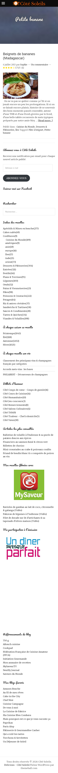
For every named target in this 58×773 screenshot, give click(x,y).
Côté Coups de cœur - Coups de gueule (25, 390)
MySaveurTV (10, 666)
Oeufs (8, 284)
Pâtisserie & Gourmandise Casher (21, 730)
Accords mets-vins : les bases (18, 369)
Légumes (10, 280)
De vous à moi (10, 707)
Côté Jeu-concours (14, 401)
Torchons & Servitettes (15, 737)
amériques (12, 243)
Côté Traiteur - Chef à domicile (21, 416)
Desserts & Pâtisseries (18, 265)
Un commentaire (39, 64)
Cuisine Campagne (13, 703)
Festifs (9, 273)
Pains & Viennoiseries (17, 288)
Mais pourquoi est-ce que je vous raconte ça (26, 719)
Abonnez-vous (16, 178)
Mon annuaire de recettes (17, 662)
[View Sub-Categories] (4, 239)
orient (10, 262)
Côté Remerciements (15, 405)
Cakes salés (11, 232)
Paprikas (8, 722)
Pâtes (8, 292)
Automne (11, 341)
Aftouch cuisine (11, 644)
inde (9, 258)
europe (11, 250)
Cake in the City (11, 696)
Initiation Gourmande (15, 658)
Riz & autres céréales (16, 303)
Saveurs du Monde (13, 674)
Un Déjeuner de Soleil (14, 741)
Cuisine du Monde (25, 127)
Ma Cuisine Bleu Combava (17, 715)
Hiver (9, 344)
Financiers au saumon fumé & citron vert (25, 442)
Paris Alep (8, 726)
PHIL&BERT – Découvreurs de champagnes (25, 374)
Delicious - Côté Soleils (17, 765)
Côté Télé (9, 412)
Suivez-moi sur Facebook (17, 188)
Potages (9, 299)
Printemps (12, 333)
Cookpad (8, 648)
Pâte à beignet (36, 130)
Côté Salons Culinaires (16, 408)
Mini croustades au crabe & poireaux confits (27, 449)
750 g (6, 640)
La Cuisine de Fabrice (14, 711)
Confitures (10, 236)
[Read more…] (45, 120)
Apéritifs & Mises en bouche (21, 228)
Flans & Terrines (14, 277)
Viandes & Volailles (16, 318)
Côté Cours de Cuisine (16, 393)
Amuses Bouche (11, 688)
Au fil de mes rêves (13, 692)
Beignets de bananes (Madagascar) (19, 56)
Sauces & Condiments (17, 311)
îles (17, 130)
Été (7, 337)
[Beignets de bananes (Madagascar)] (20, 98)
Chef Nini (8, 700)
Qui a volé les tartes (13, 734)
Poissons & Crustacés (17, 296)
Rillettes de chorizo (13, 445)
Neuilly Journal (11, 670)
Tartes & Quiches (15, 314)
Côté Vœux (10, 420)
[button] (20, 86)
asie (9, 246)
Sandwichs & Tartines (17, 307)
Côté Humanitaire (14, 397)
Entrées (9, 269)
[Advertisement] (29, 598)
